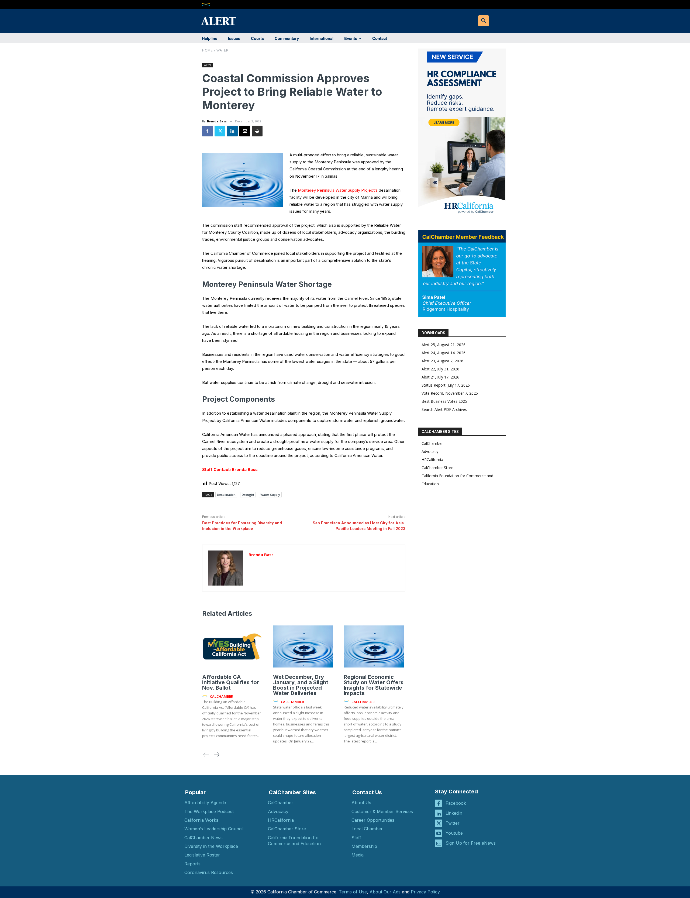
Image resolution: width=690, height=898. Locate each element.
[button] (483, 20)
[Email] (244, 131)
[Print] (257, 131)
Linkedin (454, 813)
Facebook (456, 803)
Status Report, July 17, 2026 (446, 385)
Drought (248, 495)
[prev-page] (206, 755)
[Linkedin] (232, 131)
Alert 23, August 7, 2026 (442, 360)
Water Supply (270, 495)
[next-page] (216, 755)
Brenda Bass (217, 121)
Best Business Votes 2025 (444, 401)
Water (222, 50)
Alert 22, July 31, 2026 (440, 368)
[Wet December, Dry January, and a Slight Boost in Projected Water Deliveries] (303, 646)
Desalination (226, 495)
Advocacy (430, 451)
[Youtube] (438, 833)
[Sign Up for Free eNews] (438, 843)
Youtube (454, 833)
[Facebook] (207, 131)
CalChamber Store (437, 467)
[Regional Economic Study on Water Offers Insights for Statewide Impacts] (374, 646)
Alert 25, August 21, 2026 (443, 344)
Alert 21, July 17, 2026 (440, 377)
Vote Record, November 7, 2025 (450, 393)
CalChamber (432, 443)
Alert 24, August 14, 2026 (443, 352)
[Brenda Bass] (225, 568)
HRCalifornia (432, 459)
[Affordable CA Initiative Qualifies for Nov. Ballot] (232, 646)
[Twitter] (220, 131)
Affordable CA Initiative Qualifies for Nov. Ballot (230, 682)
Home (207, 50)
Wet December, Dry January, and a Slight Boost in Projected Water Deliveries (300, 685)
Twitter (453, 823)
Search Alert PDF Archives (444, 409)
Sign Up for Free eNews (471, 843)
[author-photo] (205, 696)
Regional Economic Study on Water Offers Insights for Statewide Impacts (373, 685)
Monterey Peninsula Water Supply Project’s (338, 190)
